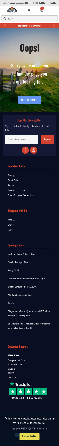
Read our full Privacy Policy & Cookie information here (30, 429)
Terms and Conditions (16, 190)
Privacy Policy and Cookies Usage (21, 195)
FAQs (9, 229)
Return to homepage (30, 99)
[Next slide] (53, 25)
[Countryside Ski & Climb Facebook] (25, 150)
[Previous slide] (5, 25)
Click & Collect (14, 180)
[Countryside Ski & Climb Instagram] (33, 150)
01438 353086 (13, 355)
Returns (11, 185)
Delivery (11, 175)
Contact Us (12, 377)
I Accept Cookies (29, 436)
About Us (11, 219)
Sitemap (11, 224)
